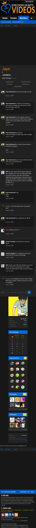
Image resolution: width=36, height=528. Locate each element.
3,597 (25, 322)
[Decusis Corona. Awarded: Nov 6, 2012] (22, 377)
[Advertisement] (18, 47)
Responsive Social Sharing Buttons (9, 527)
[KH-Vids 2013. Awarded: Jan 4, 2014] (22, 365)
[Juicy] (17, 425)
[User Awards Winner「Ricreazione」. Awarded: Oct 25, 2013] (17, 371)
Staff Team (4, 511)
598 (29, 292)
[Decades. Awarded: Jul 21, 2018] (12, 365)
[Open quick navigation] (35, 25)
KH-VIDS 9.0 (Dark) (9, 492)
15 (25, 358)
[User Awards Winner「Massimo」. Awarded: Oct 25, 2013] (12, 371)
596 (22, 292)
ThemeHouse (24, 520)
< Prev (2, 292)
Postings (9, 84)
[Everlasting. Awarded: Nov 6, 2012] (12, 383)
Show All (24, 409)
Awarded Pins (18, 86)
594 (15, 292)
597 (25, 292)
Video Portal (26, 510)
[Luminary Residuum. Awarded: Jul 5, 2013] (12, 377)
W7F (7, 172)
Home (4, 17)
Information (25, 84)
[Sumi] (22, 419)
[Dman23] (22, 425)
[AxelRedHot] (12, 419)
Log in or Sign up (29, 1)
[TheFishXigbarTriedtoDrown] (12, 404)
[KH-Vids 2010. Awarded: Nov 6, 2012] (17, 389)
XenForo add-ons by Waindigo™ (9, 524)
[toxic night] (17, 419)
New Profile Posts (18, 22)
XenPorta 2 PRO (4, 446)
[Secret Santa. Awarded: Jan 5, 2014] (17, 365)
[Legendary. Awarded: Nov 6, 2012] (17, 383)
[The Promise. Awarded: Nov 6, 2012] (22, 389)
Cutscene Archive (9, 510)
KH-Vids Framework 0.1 (7, 519)
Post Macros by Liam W (22, 517)
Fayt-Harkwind (10, 92)
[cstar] (17, 404)
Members (24, 17)
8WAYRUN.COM (23, 446)
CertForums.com (24, 527)
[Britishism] (12, 425)
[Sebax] (17, 399)
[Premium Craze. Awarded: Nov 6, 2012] (22, 383)
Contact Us (25, 492)
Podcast (32, 510)
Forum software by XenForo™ (8, 517)
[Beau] (22, 399)
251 (25, 414)
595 (19, 292)
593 (12, 292)
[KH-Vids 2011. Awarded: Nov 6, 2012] (12, 389)
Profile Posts (9, 82)
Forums (13, 17)
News (2, 510)
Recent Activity (25, 82)
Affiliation (10, 511)
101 (25, 394)
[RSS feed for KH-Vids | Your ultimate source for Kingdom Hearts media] (16, 514)
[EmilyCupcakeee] (12, 399)
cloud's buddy (10, 241)
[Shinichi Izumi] (22, 404)
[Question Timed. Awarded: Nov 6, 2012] (17, 377)
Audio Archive (18, 510)
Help (32, 492)
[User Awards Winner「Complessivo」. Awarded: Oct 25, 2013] (22, 371)
